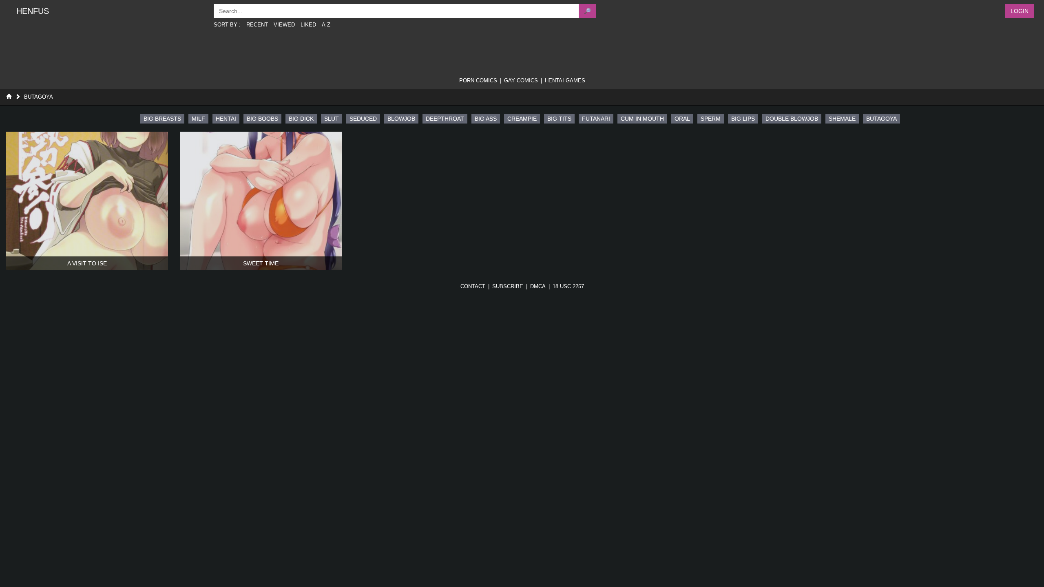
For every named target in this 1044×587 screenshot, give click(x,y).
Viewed (284, 25)
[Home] (8, 97)
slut (331, 118)
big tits (559, 118)
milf (198, 118)
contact (472, 286)
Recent (257, 25)
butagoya (881, 118)
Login (1020, 11)
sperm (711, 118)
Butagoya (38, 97)
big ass (486, 118)
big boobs (262, 118)
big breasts (162, 118)
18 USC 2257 (568, 286)
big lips (743, 118)
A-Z (326, 25)
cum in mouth (642, 118)
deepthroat (445, 118)
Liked (308, 25)
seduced (363, 118)
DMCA (538, 286)
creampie (522, 118)
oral (682, 118)
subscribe (507, 286)
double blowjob (791, 118)
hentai (226, 118)
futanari (596, 118)
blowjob (401, 118)
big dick (301, 118)
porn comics (478, 80)
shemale (842, 118)
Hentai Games (565, 80)
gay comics (521, 80)
